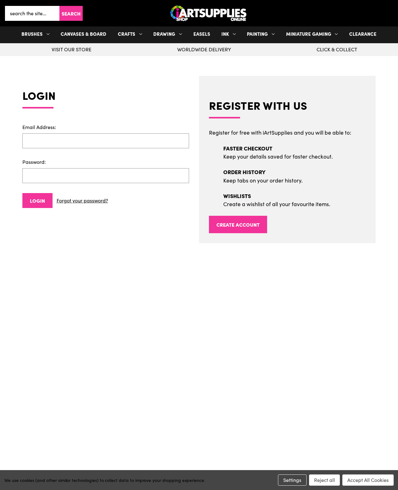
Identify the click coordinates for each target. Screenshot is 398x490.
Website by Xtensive (220, 466)
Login (37, 200)
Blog (73, 442)
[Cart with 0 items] (392, 13)
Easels (201, 33)
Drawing (164, 33)
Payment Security (73, 422)
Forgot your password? (82, 200)
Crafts (126, 33)
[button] (392, 13)
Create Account (238, 224)
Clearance (363, 33)
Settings (292, 480)
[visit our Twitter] (199, 362)
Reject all (324, 480)
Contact (325, 392)
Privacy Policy (325, 402)
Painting (257, 33)
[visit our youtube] (201, 362)
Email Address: (39, 127)
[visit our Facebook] (197, 362)
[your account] (389, 13)
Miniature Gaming (308, 33)
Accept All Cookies (368, 480)
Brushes (32, 33)
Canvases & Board (83, 33)
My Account (198, 392)
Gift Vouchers (73, 392)
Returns (73, 412)
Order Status (199, 402)
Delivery (73, 402)
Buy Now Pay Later (73, 432)
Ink (225, 33)
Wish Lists (199, 412)
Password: (34, 162)
